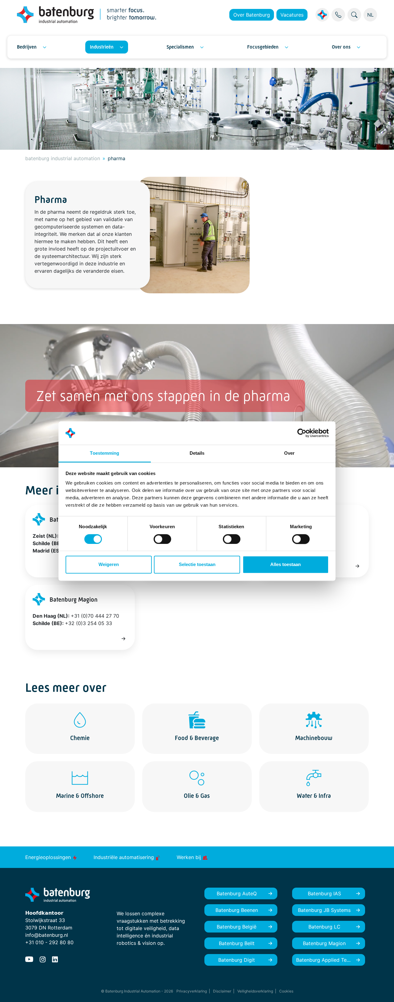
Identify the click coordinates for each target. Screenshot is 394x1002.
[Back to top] (382, 990)
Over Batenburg (251, 15)
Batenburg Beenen (236, 910)
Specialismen (180, 47)
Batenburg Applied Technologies (330, 960)
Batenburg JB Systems (324, 910)
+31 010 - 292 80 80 (49, 942)
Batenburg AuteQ (237, 893)
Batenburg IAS (324, 893)
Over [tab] (289, 453)
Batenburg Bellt (237, 943)
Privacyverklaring (191, 991)
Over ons (341, 47)
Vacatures (292, 15)
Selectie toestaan (197, 564)
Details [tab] (197, 453)
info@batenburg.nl (46, 935)
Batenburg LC (324, 927)
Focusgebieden (263, 47)
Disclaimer (222, 991)
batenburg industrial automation (62, 158)
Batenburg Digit (236, 960)
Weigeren (108, 564)
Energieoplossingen (48, 857)
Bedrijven (27, 47)
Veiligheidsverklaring (255, 991)
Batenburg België (236, 927)
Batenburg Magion (324, 943)
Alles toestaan (285, 564)
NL (370, 15)
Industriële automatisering (124, 857)
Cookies (286, 991)
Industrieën (102, 47)
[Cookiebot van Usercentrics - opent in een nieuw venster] (302, 433)
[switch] (162, 539)
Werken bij (190, 857)
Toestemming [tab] (104, 453)
